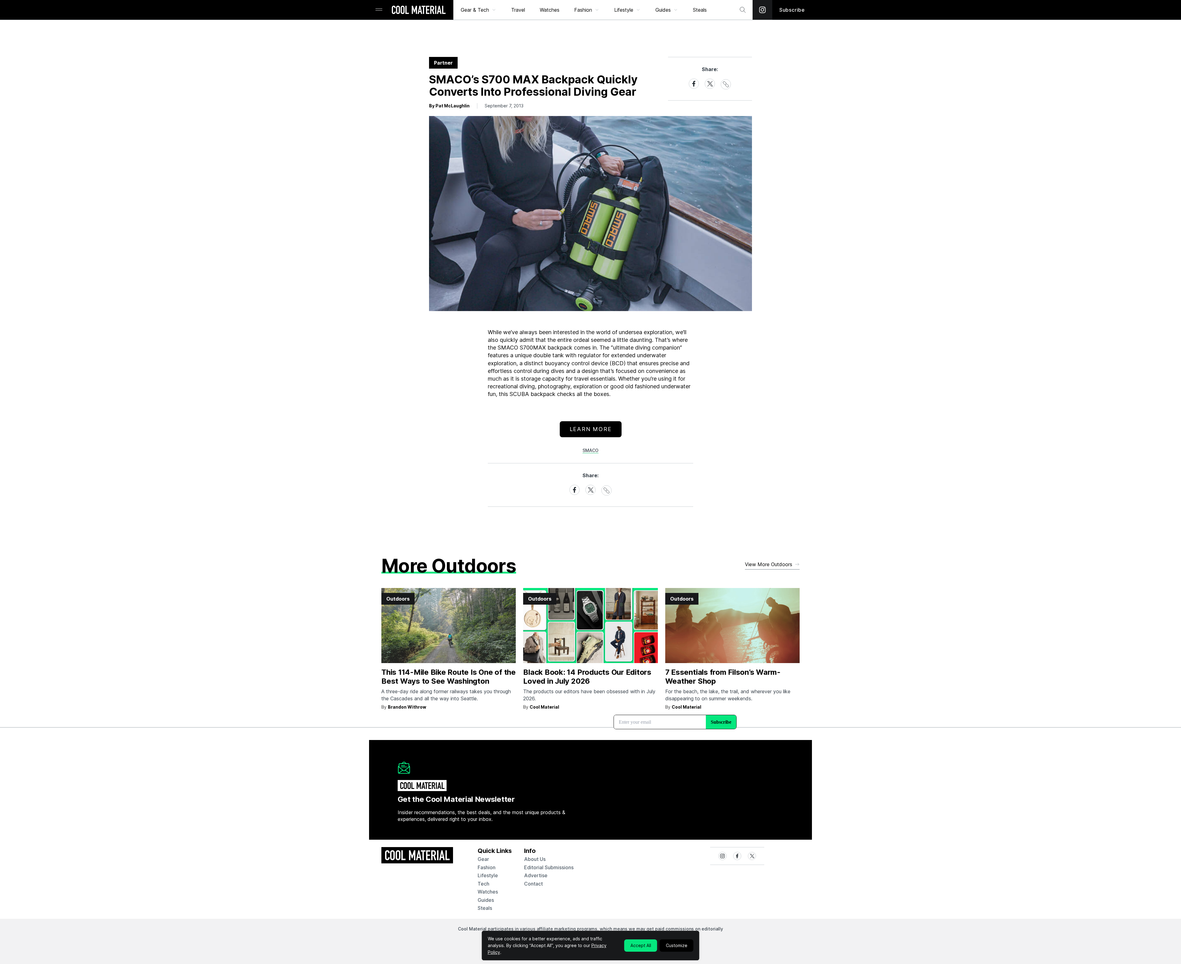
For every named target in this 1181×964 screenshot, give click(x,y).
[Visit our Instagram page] (762, 10)
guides (486, 900)
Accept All (640, 945)
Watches (549, 10)
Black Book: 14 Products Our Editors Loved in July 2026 (587, 677)
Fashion (583, 10)
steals (700, 10)
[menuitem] (478, 10)
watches (488, 892)
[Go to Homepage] (418, 10)
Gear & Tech (475, 10)
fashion (486, 867)
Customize (676, 945)
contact (533, 884)
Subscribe (792, 10)
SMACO (590, 450)
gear (483, 859)
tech (483, 884)
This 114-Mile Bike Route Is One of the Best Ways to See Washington (448, 677)
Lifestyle (623, 10)
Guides (663, 10)
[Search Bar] (743, 10)
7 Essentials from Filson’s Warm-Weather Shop (723, 677)
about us (535, 859)
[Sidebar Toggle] (379, 10)
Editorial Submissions (549, 867)
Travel (518, 10)
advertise (535, 875)
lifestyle (488, 875)
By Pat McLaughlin (449, 105)
